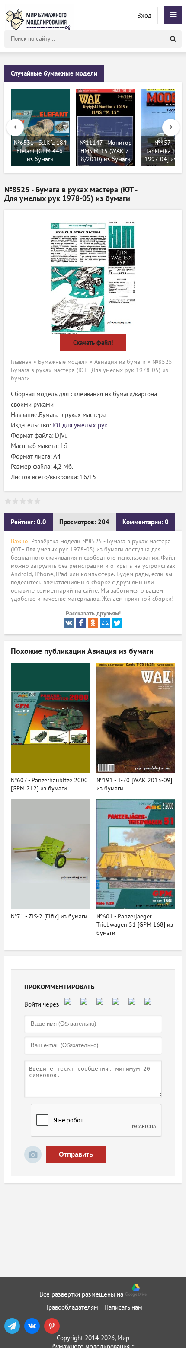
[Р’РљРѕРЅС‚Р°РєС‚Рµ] (69, 623)
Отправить (76, 1154)
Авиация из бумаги (120, 362)
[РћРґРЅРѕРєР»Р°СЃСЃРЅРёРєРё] (93, 623)
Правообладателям (71, 1307)
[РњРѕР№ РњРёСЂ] (105, 623)
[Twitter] (117, 623)
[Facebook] (81, 623)
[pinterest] (52, 1326)
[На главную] (39, 15)
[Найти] (173, 39)
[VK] (32, 1326)
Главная (21, 362)
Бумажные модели (63, 362)
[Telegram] (12, 1326)
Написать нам (123, 1307)
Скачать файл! (93, 343)
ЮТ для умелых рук (79, 425)
